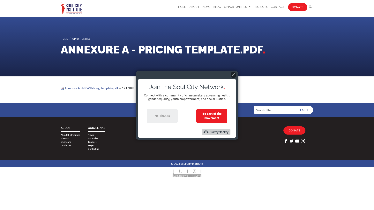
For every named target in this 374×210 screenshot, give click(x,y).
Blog (217, 6)
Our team (66, 141)
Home (182, 6)
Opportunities (235, 6)
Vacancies (93, 138)
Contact (278, 6)
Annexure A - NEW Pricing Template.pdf (91, 88)
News (206, 6)
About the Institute (70, 134)
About (194, 6)
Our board (66, 145)
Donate (297, 7)
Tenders (92, 141)
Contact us (93, 148)
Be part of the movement (211, 116)
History (65, 138)
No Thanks (162, 116)
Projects (261, 6)
